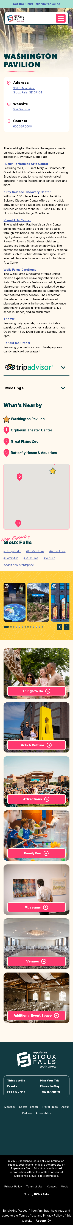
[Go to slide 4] (16, 627)
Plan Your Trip (49, 1080)
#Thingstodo (12, 551)
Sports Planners (28, 1106)
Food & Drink (16, 1091)
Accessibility (43, 1113)
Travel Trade (50, 1106)
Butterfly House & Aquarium (31, 452)
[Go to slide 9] (31, 627)
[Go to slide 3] (14, 627)
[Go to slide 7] (25, 627)
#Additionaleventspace (19, 565)
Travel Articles (50, 1091)
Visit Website (21, 109)
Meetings (14, 388)
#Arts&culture (35, 551)
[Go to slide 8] (28, 627)
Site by (29, 1194)
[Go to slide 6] (22, 627)
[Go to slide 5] (19, 627)
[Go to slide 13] (42, 627)
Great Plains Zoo (21, 441)
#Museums (31, 558)
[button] (53, 471)
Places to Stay (50, 1086)
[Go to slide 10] (33, 627)
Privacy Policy (52, 1215)
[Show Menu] (61, 18)
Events (12, 1086)
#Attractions (57, 551)
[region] (36, 606)
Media (65, 1186)
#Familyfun (11, 558)
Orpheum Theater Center (29, 430)
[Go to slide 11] (36, 627)
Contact (52, 1186)
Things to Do (16, 1080)
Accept (41, 1220)
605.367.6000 (22, 126)
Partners (27, 1113)
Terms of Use (28, 1215)
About (65, 1106)
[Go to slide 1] (6, 627)
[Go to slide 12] (39, 627)
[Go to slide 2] (11, 627)
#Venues (49, 558)
